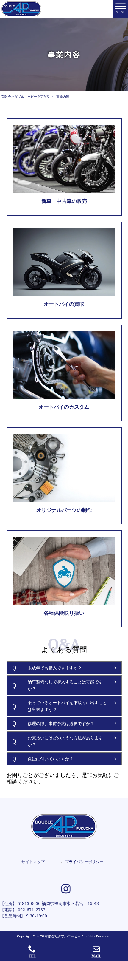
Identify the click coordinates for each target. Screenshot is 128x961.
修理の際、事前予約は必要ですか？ (61, 723)
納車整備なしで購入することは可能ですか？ (65, 685)
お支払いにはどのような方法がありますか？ (65, 741)
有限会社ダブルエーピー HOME (25, 97)
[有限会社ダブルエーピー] (21, 8)
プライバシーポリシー (84, 862)
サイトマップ (33, 862)
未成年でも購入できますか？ (55, 667)
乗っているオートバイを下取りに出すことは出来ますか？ (67, 706)
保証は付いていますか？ (51, 758)
